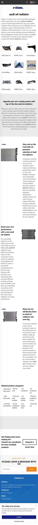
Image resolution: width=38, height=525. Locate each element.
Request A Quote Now (29, 443)
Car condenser (24, 390)
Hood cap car (33, 405)
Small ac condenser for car (33, 398)
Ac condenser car (33, 391)
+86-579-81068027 (6, 493)
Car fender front (23, 406)
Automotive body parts (6, 390)
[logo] (18, 7)
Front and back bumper (15, 398)
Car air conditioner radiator (15, 406)
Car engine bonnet (23, 398)
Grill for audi (15, 390)
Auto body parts (6, 397)
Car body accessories (6, 405)
